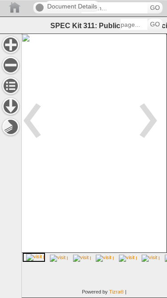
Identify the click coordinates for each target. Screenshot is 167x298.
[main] (94, 166)
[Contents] (11, 86)
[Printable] (11, 127)
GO (155, 7)
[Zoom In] (11, 45)
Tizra (116, 291)
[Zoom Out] (11, 65)
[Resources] (11, 106)
